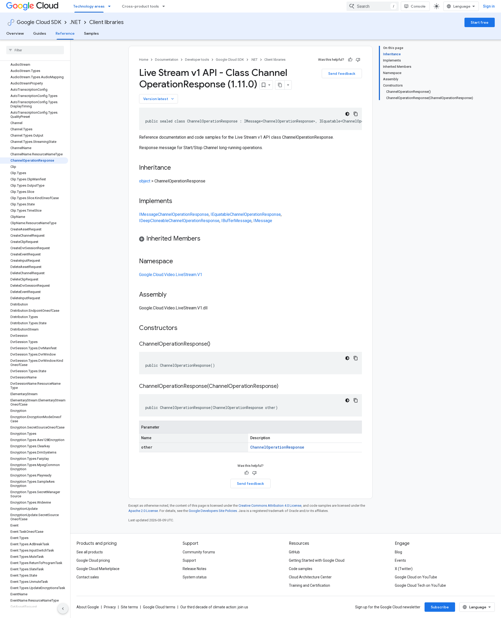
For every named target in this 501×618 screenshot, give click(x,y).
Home (143, 60)
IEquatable (220, 214)
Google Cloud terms (159, 607)
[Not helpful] (358, 60)
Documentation (166, 60)
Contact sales (87, 577)
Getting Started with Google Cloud (316, 560)
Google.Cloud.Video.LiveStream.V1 (170, 274)
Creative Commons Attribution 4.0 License (269, 505)
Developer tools (197, 60)
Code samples (300, 569)
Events (400, 560)
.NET (75, 22)
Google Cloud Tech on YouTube (420, 585)
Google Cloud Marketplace (98, 569)
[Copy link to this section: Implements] (177, 201)
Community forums (199, 552)
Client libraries (106, 22)
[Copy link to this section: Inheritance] (176, 168)
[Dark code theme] (347, 114)
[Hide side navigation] (63, 608)
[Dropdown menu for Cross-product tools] (165, 6)
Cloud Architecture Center (310, 577)
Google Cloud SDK (39, 22)
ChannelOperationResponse (183, 214)
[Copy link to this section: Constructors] (184, 328)
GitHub (294, 552)
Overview (15, 33)
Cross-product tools (140, 6)
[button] (250, 239)
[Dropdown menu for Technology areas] (111, 6)
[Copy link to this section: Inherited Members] (205, 239)
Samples (91, 33)
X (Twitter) (404, 569)
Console (418, 6)
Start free (479, 22)
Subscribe (440, 607)
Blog (398, 552)
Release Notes (194, 569)
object (144, 181)
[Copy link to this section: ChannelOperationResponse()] (215, 344)
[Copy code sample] (355, 114)
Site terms (129, 607)
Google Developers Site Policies (213, 511)
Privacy (110, 607)
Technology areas (89, 6)
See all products (89, 552)
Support (189, 560)
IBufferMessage (236, 220)
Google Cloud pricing (93, 560)
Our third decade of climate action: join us (214, 607)
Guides (39, 33)
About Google (87, 607)
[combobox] (373, 6)
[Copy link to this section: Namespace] (178, 262)
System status (195, 577)
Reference (65, 33)
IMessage (148, 214)
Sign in (489, 6)
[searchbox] (35, 50)
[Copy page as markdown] (280, 85)
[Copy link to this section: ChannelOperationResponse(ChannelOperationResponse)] (283, 386)
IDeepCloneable (154, 220)
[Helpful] (350, 60)
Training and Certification (309, 585)
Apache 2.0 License (143, 511)
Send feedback (341, 73)
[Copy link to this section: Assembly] (171, 295)
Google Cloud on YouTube (416, 577)
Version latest (159, 98)
